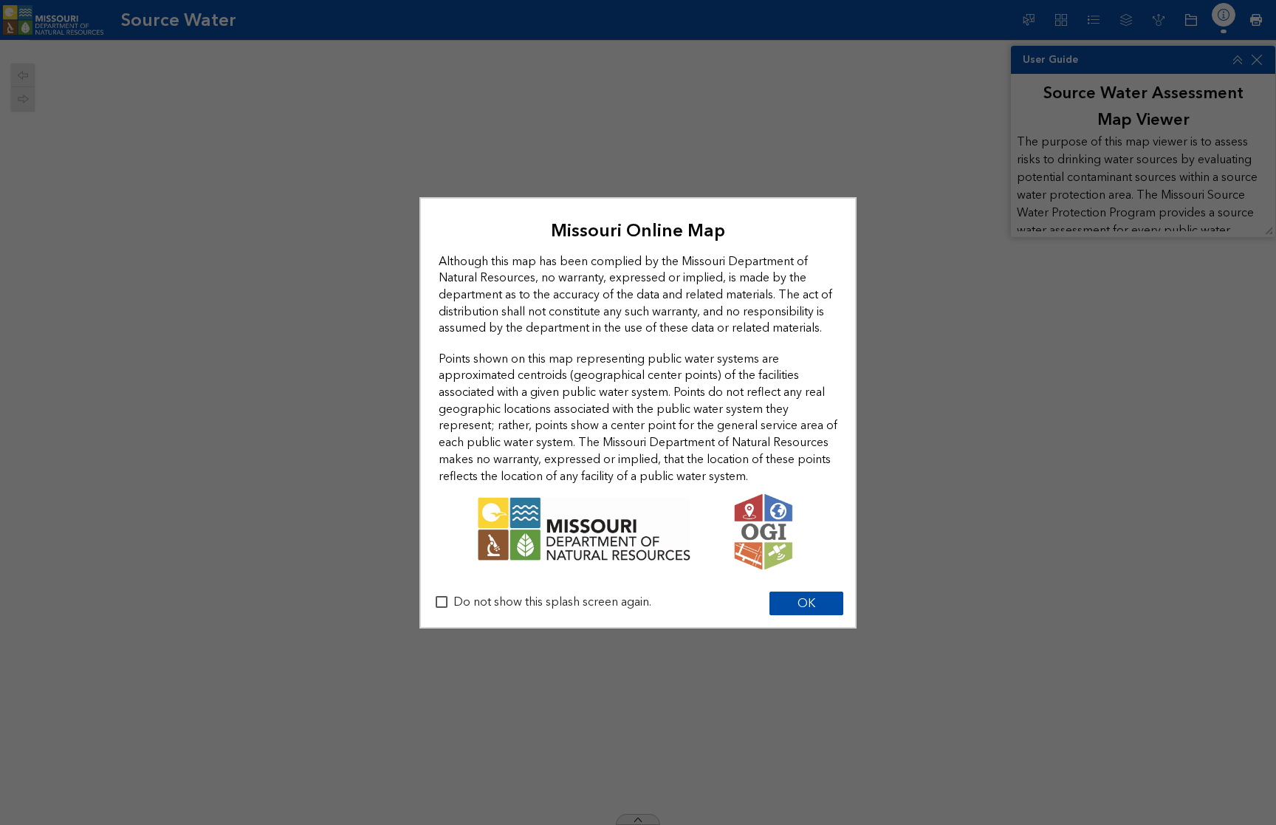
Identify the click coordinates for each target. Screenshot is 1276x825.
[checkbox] (441, 602)
